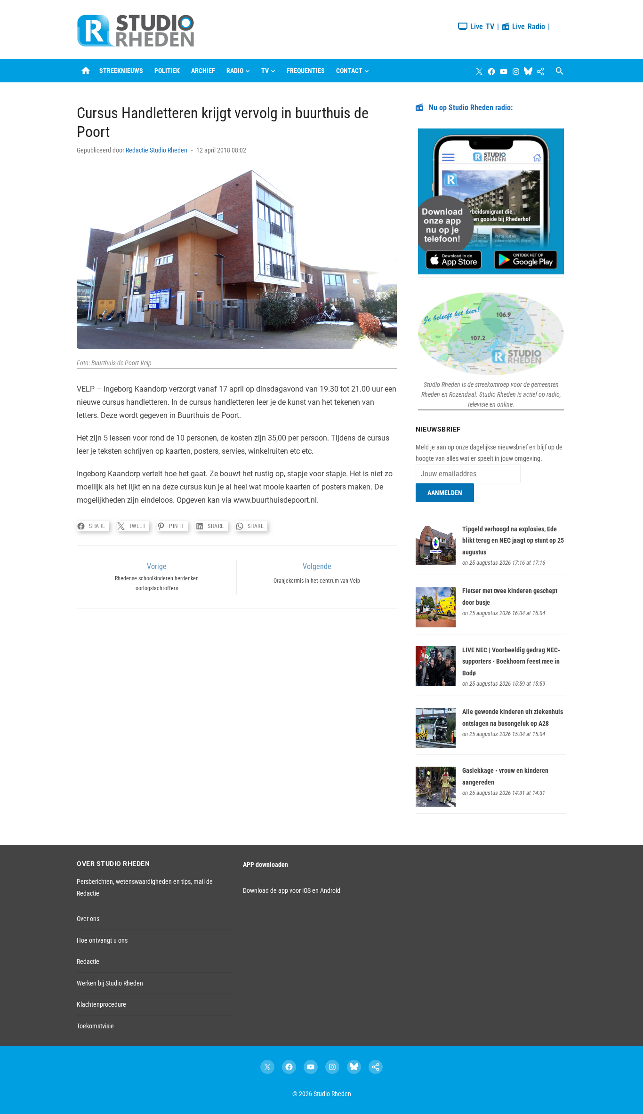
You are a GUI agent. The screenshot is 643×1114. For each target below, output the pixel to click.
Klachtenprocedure (101, 1004)
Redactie (88, 961)
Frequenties (306, 70)
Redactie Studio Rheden (156, 150)
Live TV (480, 26)
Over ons (88, 918)
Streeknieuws (121, 70)
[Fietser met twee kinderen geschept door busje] (436, 625)
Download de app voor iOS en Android (291, 890)
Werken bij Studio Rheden (110, 983)
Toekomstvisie (95, 1026)
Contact (349, 70)
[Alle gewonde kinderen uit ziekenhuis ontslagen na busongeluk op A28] (436, 745)
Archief (203, 70)
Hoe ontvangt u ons (102, 940)
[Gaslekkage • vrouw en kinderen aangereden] (436, 804)
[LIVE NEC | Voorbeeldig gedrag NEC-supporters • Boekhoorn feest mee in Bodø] (436, 684)
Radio (234, 70)
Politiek (167, 70)
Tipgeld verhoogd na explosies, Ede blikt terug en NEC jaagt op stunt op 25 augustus (513, 540)
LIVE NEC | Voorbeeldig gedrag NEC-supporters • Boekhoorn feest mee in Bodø (511, 661)
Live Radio (527, 26)
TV (265, 70)
